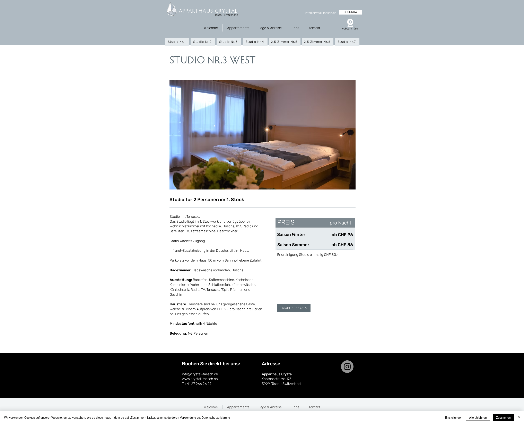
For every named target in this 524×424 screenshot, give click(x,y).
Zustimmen (503, 417)
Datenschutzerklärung (216, 417)
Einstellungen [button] (453, 417)
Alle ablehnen (478, 417)
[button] (267, 134)
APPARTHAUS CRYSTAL (208, 11)
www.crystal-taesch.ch (200, 379)
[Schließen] (519, 417)
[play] (346, 83)
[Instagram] (347, 366)
